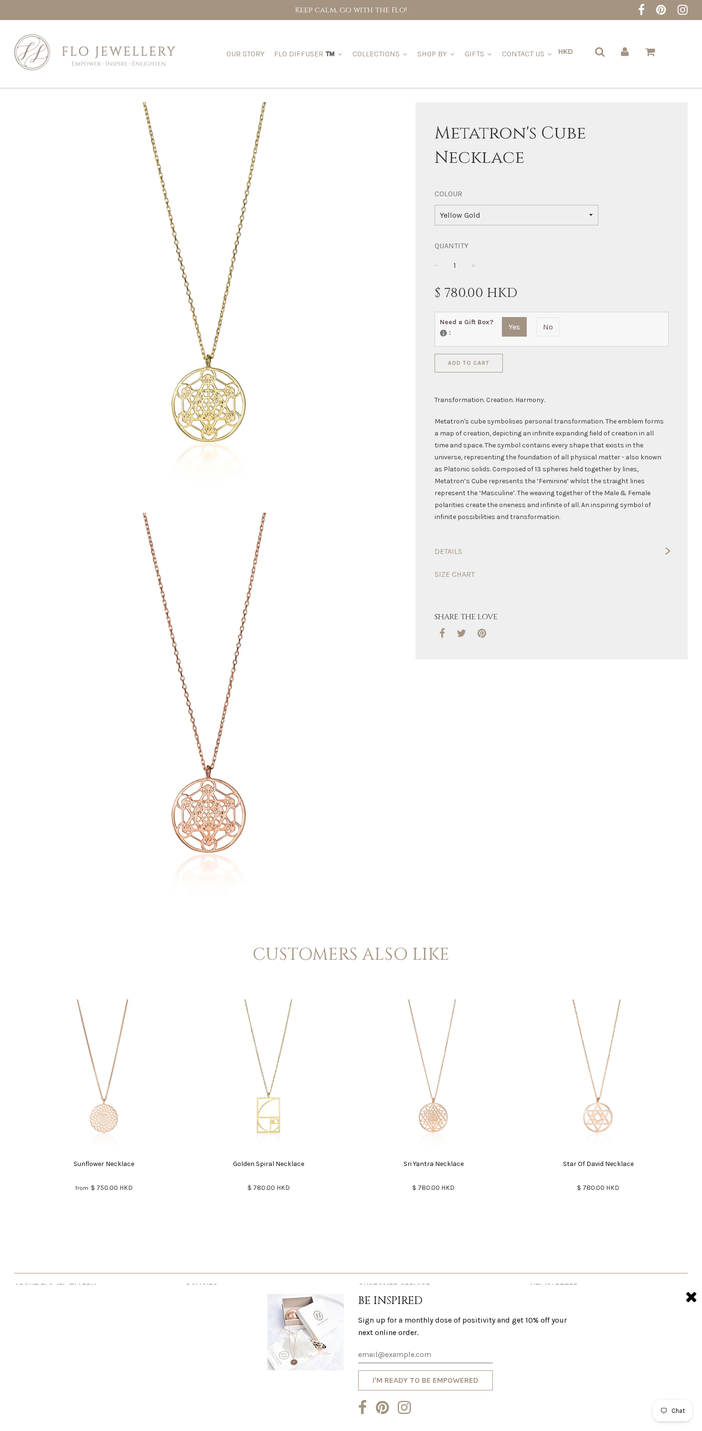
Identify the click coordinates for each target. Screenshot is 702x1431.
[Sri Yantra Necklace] (433, 1076)
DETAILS (448, 551)
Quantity (451, 245)
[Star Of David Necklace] (598, 1076)
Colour (448, 193)
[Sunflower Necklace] (104, 1076)
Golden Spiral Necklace (268, 1164)
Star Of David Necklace (598, 1164)
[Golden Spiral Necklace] (268, 1076)
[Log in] (625, 51)
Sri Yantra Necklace (434, 1164)
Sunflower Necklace (104, 1164)
